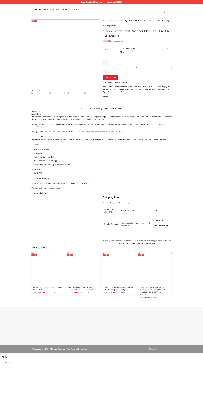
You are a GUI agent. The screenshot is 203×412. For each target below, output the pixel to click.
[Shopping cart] (170, 9)
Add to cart (111, 77)
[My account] (172, 9)
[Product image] (48, 268)
